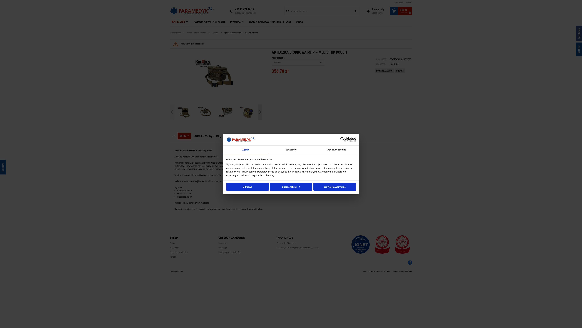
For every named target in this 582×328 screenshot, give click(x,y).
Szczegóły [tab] (291, 149)
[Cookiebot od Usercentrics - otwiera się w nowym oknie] (342, 139)
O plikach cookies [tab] (336, 149)
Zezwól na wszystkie (335, 187)
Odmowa (247, 187)
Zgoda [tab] (245, 149)
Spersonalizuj (289, 187)
